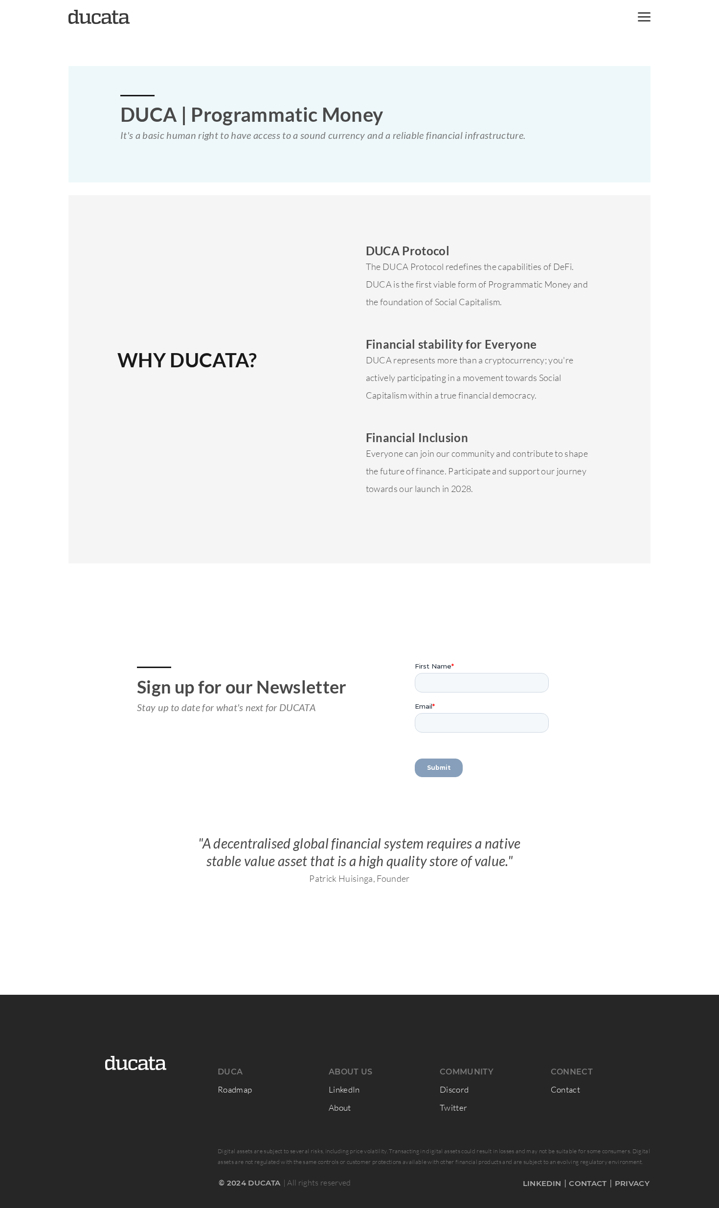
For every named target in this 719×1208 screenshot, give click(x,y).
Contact (565, 1089)
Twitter (453, 1107)
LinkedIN (542, 1183)
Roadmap (235, 1089)
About (340, 1107)
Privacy (632, 1183)
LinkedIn (344, 1089)
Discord (454, 1089)
